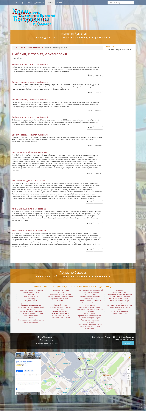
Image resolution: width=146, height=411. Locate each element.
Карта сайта (128, 343)
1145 (90, 202)
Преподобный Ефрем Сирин (89, 318)
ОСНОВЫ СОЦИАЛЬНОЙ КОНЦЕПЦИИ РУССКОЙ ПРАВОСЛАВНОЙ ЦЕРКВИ (60, 315)
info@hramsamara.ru (47, 337)
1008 (90, 224)
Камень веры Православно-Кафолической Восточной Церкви (60, 295)
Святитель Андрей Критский (119, 296)
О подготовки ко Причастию (60, 307)
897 (90, 145)
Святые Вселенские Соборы (119, 301)
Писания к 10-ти (90, 294)
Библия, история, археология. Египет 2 (30, 117)
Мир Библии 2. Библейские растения (29, 208)
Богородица (31, 299)
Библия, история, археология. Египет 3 (30, 99)
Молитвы (60, 301)
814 (90, 75)
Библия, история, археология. (119, 50)
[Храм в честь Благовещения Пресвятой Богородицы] (73, 18)
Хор (22, 3)
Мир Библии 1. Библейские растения (29, 230)
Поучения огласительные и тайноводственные (90, 297)
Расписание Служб (119, 292)
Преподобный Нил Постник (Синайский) (90, 327)
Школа (29, 3)
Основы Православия (60, 311)
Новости (50, 3)
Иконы (31, 318)
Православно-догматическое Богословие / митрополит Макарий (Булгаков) (90, 309)
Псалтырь (119, 290)
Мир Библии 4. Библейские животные (29, 152)
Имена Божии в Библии (60, 290)
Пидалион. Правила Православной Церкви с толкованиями (90, 291)
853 (90, 128)
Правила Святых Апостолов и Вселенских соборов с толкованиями (90, 303)
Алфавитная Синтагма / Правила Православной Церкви (31, 291)
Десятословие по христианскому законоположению (31, 314)
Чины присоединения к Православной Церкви (119, 312)
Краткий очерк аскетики (60, 299)
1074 (90, 174)
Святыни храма (119, 303)
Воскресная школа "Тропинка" (31, 311)
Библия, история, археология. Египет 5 (30, 64)
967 (90, 93)
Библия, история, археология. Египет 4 (30, 82)
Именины (60, 292)
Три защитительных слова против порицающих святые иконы (119, 306)
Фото (119, 309)
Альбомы (59, 3)
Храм (15, 3)
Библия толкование (35, 48)
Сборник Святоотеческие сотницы (119, 294)
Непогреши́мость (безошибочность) (60, 304)
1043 (90, 250)
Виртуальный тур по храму (48, 343)
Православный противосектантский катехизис (89, 314)
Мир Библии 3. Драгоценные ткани (28, 180)
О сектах (60, 309)
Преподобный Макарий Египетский (90, 321)
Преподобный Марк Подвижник (90, 324)
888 (90, 110)
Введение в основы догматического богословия (31, 302)
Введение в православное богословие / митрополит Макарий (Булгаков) (31, 307)
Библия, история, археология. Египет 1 (30, 134)
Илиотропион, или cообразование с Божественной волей (31, 321)
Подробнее (98, 75)
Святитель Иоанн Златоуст (119, 299)
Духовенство (39, 3)
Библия (31, 294)
